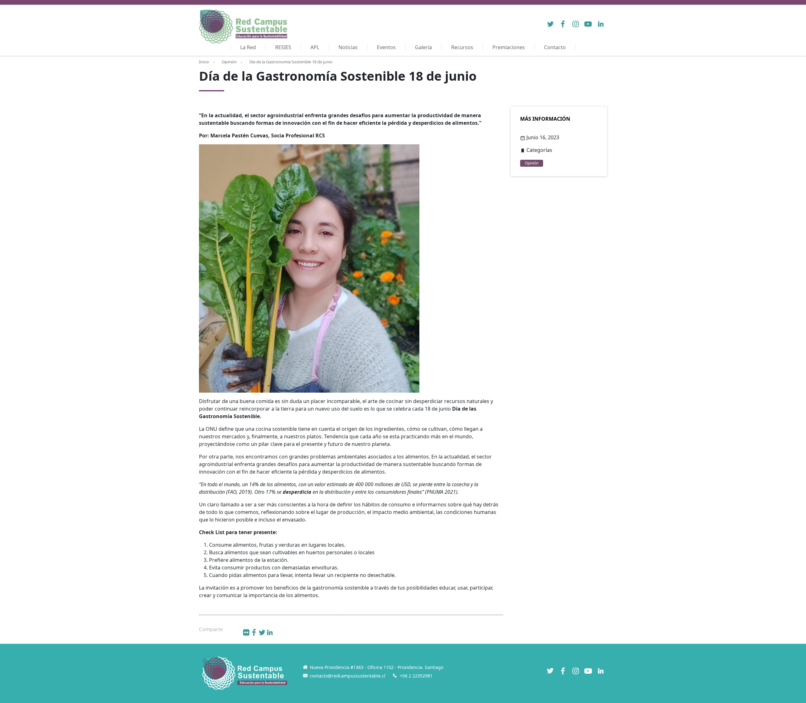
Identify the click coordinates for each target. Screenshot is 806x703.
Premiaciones (508, 47)
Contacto (555, 47)
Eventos (386, 47)
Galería (423, 47)
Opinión (229, 62)
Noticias (348, 47)
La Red (248, 47)
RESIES (283, 47)
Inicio (204, 62)
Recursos (462, 47)
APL (314, 47)
